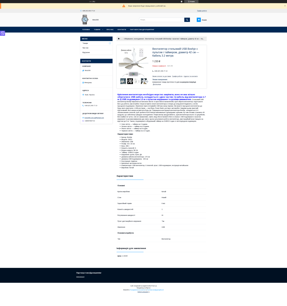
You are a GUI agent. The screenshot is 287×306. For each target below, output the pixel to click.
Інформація (80, 277)
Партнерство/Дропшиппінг (142, 29)
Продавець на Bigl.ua (143, 288)
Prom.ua (154, 286)
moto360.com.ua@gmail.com (94, 118)
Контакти (122, 29)
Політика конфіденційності (155, 290)
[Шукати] (187, 20)
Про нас (110, 29)
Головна (86, 29)
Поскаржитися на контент (138, 290)
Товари (97, 29)
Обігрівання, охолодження (134, 39)
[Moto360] (85, 24)
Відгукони (86, 52)
